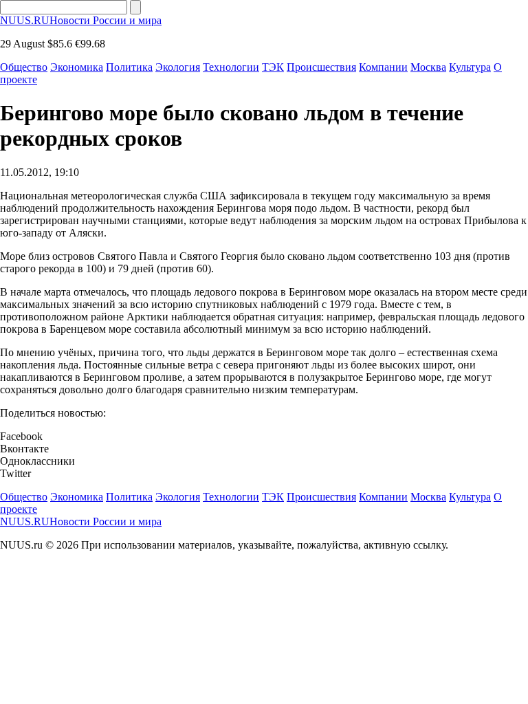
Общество (23, 67)
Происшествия (321, 67)
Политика (129, 67)
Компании (383, 67)
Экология (177, 67)
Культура (470, 67)
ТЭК (273, 67)
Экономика (76, 67)
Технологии (231, 67)
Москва (428, 67)
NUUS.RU (81, 20)
